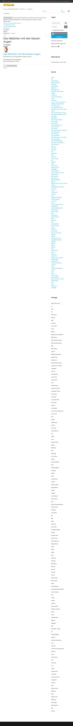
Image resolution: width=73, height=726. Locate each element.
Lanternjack (54, 192)
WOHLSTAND (54, 280)
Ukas (52, 272)
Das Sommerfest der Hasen (58, 112)
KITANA (53, 185)
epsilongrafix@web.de (64, 1)
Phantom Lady (55, 226)
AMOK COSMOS (55, 82)
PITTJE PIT (53, 229)
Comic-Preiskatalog (56, 97)
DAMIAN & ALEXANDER (57, 104)
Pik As (52, 227)
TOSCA (53, 270)
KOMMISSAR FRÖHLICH (57, 187)
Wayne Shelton (55, 277)
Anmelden (59, 37)
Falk (52, 151)
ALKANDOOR (54, 81)
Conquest (53, 100)
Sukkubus (54, 254)
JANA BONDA (54, 174)
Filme (52, 155)
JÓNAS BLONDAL (55, 180)
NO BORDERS (54, 224)
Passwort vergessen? (57, 40)
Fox (52, 160)
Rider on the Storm (56, 233)
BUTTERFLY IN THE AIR (57, 91)
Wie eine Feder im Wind (57, 279)
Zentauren (54, 286)
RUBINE (53, 234)
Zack (52, 284)
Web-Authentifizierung (60, 33)
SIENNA (53, 243)
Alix (52, 79)
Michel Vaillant (55, 217)
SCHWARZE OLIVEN (56, 240)
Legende (53, 194)
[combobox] (51, 11)
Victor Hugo (54, 275)
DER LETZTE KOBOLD (56, 120)
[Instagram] (8, 1)
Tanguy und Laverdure (57, 257)
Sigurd (53, 245)
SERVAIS (53, 241)
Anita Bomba (54, 86)
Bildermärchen (55, 90)
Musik (52, 218)
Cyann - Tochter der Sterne (58, 102)
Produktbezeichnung (9, 25)
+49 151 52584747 (54, 1)
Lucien (53, 203)
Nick (52, 222)
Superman (54, 256)
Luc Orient (54, 201)
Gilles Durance (55, 167)
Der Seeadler (54, 121)
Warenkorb (6, 13)
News (5, 9)
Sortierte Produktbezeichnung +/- (12, 23)
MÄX (52, 213)
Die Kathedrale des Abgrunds (59, 130)
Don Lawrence (55, 144)
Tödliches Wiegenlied (57, 268)
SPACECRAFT (54, 250)
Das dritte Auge (55, 105)
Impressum (29, 9)
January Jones (54, 176)
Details (5, 67)
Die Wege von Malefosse (57, 142)
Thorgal (53, 264)
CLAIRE (53, 93)
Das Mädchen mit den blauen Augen (22, 53)
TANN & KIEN (54, 259)
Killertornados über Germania (59, 183)
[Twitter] (6, 1)
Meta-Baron (54, 215)
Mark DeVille (54, 210)
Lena (52, 196)
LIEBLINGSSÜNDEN (56, 197)
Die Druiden (54, 123)
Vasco (52, 273)
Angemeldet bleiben (58, 30)
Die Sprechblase (55, 139)
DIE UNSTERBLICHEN (56, 141)
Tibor (52, 266)
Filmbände (54, 153)
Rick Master (54, 231)
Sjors (52, 249)
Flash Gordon (54, 158)
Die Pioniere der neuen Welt (58, 137)
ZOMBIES (53, 288)
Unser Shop (22, 9)
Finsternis (53, 157)
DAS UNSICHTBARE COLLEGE (59, 114)
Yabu (52, 282)
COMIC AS (54, 95)
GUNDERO (54, 169)
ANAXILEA (53, 84)
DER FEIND (54, 118)
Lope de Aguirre (55, 199)
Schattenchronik (55, 238)
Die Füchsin (54, 128)
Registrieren (54, 46)
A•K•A (52, 77)
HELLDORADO (55, 171)
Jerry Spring (54, 178)
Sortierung (6, 28)
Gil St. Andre (54, 165)
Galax (52, 164)
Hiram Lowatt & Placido (57, 172)
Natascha (53, 220)
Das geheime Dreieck (57, 107)
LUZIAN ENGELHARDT (57, 208)
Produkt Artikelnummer (9, 26)
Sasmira (53, 236)
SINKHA (53, 247)
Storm (53, 252)
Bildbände (54, 88)
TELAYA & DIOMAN (56, 263)
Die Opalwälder (55, 135)
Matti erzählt (54, 211)
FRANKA (53, 162)
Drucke (53, 146)
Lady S (53, 190)
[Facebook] (3, 1)
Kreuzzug (53, 188)
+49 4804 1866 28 (45, 1)
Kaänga (53, 181)
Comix (53, 98)
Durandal (53, 148)
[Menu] (69, 11)
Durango (53, 149)
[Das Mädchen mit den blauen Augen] (25, 49)
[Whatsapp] (10, 1)
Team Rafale (54, 261)
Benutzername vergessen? (58, 43)
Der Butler (54, 116)
